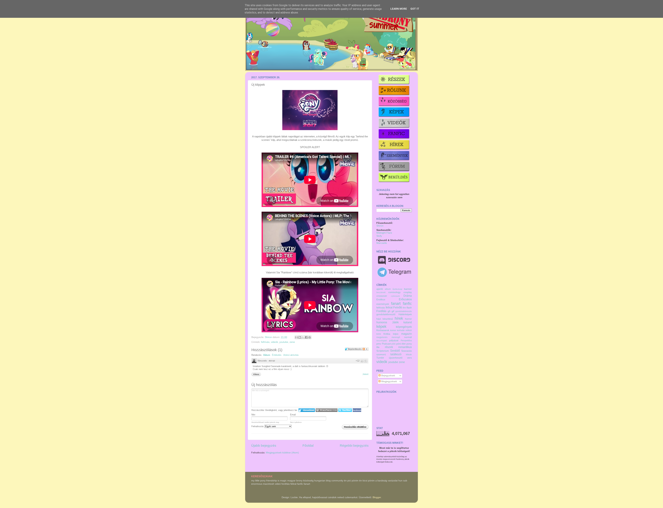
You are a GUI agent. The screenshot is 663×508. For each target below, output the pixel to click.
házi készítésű (384, 319)
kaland (407, 322)
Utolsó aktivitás (291, 355)
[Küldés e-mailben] (296, 337)
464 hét (272, 361)
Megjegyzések (389, 381)
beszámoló (381, 292)
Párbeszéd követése (365, 349)
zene (292, 342)
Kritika (386, 334)
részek (389, 347)
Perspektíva (406, 340)
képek (381, 326)
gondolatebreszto (403, 311)
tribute (409, 354)
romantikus (405, 347)
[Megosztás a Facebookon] (306, 337)
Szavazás (406, 351)
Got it (414, 8)
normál (408, 337)
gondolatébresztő (385, 314)
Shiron (269, 337)
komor (393, 330)
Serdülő (395, 350)
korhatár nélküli (404, 330)
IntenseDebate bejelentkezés (307, 410)
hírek (399, 318)
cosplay (407, 292)
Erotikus (380, 299)
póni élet (401, 343)
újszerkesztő (395, 357)
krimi (378, 334)
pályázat (393, 340)
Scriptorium (382, 351)
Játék (395, 322)
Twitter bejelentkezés (345, 410)
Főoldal (308, 445)
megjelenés (381, 337)
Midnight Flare (384, 233)
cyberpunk (395, 296)
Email (293, 414)
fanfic (407, 303)
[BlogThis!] (299, 337)
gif (393, 311)
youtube (283, 342)
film (404, 308)
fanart (396, 303)
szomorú (381, 354)
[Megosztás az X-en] (303, 337)
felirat (389, 307)
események (382, 304)
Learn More (398, 8)
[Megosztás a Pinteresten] (309, 337)
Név (253, 414)
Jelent (365, 374)
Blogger (377, 497)
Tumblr (380, 357)
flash (409, 307)
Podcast (386, 343)
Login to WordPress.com (327, 410)
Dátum (266, 355)
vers (409, 357)
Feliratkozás (257, 426)
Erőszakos (405, 299)
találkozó (395, 354)
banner (408, 289)
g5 (389, 311)
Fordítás (381, 311)
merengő (396, 337)
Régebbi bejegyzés (354, 445)
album (388, 289)
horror (408, 319)
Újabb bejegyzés (263, 445)
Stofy (379, 236)
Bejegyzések (388, 375)
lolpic (395, 334)
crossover (381, 296)
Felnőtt (397, 307)
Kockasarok (382, 330)
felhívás (265, 342)
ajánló (379, 289)
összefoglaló (381, 341)
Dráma (407, 295)
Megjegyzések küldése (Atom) (282, 452)
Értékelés (276, 355)
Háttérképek (405, 314)
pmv (378, 343)
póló (393, 344)
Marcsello (381, 243)
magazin (406, 333)
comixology (394, 292)
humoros (381, 322)
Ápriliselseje (397, 289)
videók (274, 342)
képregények (404, 326)
